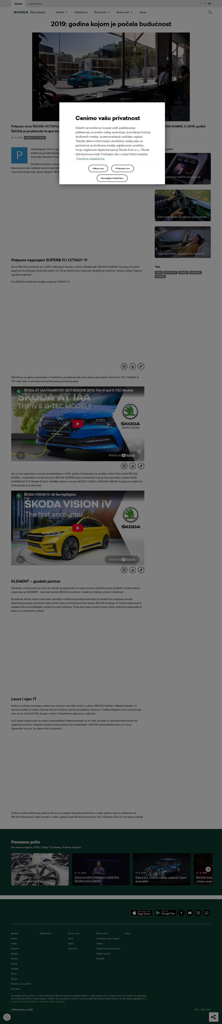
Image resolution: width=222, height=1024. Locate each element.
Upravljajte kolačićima (112, 178)
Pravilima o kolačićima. (90, 158)
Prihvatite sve (123, 168)
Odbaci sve (98, 168)
